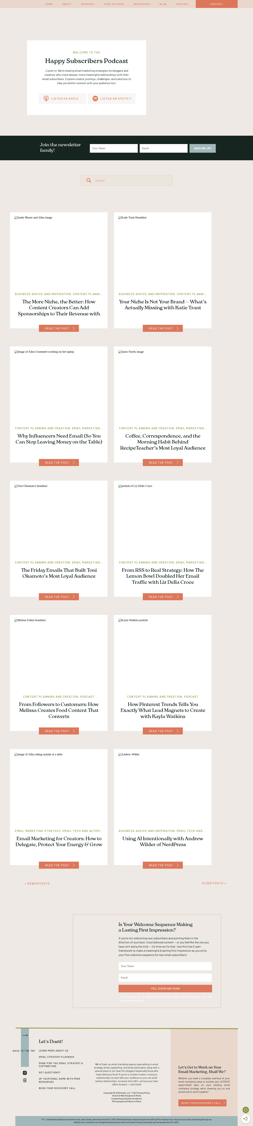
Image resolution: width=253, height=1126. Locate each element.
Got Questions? (50, 1072)
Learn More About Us (54, 1050)
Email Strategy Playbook (56, 1056)
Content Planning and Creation (100, 294)
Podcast (87, 696)
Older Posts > (214, 883)
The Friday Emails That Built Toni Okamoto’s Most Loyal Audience (59, 573)
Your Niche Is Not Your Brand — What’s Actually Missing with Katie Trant (163, 305)
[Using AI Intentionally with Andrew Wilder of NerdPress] (177, 865)
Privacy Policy (143, 1093)
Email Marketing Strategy (94, 428)
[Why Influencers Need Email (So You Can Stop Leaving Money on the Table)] (74, 462)
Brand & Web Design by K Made (126, 1095)
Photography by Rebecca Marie (126, 1101)
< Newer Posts (37, 883)
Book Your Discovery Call (57, 1088)
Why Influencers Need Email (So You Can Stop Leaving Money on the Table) (59, 439)
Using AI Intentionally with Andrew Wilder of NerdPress (162, 842)
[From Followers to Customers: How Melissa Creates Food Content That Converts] (74, 731)
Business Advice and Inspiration (43, 294)
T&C (134, 1093)
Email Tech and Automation (85, 830)
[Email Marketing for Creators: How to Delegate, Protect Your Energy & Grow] (74, 865)
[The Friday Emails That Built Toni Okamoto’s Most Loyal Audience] (74, 597)
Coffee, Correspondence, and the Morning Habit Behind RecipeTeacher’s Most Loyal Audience (163, 442)
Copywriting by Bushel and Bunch (126, 1098)
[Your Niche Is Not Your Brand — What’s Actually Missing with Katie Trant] (177, 328)
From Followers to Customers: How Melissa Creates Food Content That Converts (59, 711)
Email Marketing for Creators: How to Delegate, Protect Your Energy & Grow (59, 842)
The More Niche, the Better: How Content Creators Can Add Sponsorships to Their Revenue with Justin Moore (59, 311)
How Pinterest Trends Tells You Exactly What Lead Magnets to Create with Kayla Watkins (163, 711)
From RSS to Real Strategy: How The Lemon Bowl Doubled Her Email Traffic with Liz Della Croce (163, 576)
